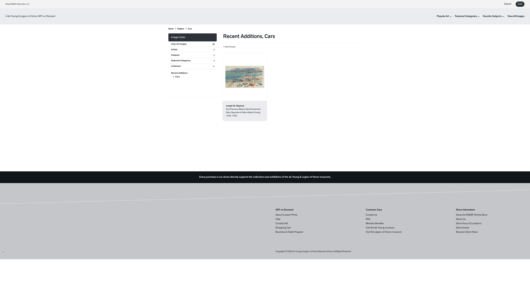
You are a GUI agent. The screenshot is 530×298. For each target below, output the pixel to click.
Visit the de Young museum (380, 228)
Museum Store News (467, 232)
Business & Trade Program (289, 232)
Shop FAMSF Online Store (16, 4)
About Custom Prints (286, 215)
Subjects (175, 55)
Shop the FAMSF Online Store (471, 215)
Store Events (462, 228)
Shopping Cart (283, 228)
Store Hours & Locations (468, 223)
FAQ (368, 219)
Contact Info (281, 223)
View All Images (516, 16)
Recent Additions (179, 73)
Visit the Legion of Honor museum (384, 232)
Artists (174, 50)
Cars (177, 77)
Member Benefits (375, 223)
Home (171, 29)
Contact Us (371, 215)
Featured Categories (180, 61)
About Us (461, 219)
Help (277, 219)
